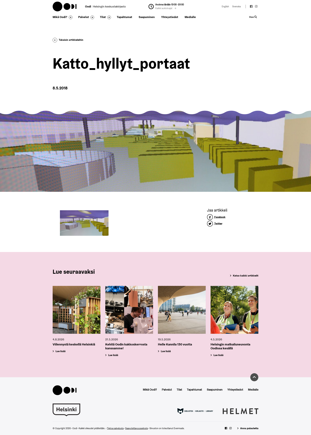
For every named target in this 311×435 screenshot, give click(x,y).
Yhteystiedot (169, 17)
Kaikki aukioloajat (164, 8)
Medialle (190, 17)
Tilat (103, 17)
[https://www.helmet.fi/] (240, 411)
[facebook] (251, 7)
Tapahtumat (124, 17)
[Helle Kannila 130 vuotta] (182, 310)
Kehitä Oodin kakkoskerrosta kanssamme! (126, 346)
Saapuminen (147, 17)
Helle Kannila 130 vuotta (175, 344)
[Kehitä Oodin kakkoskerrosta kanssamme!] (129, 310)
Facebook (219, 217)
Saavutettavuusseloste (136, 428)
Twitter (218, 223)
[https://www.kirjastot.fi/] (195, 411)
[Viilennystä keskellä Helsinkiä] (76, 310)
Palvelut (83, 17)
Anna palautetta (249, 428)
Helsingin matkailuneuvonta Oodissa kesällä (230, 346)
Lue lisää (60, 351)
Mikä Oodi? (60, 17)
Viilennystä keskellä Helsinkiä (74, 344)
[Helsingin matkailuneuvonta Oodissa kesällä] (234, 310)
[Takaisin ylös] (254, 377)
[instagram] (256, 7)
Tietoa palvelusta (115, 428)
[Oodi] (64, 390)
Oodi (65, 6)
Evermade (179, 428)
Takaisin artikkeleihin (71, 40)
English (225, 6)
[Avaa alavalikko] (70, 17)
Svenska (236, 6)
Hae (251, 17)
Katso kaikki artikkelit (245, 275)
